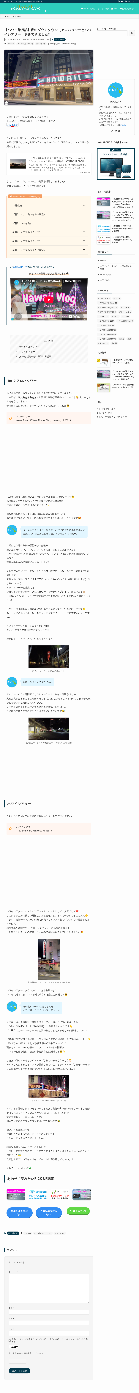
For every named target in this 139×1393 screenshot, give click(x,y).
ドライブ (115, 316)
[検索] (133, 1)
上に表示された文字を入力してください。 (27, 1353)
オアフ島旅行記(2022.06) (107, 303)
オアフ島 (11, 44)
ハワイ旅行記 (59, 39)
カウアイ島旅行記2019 (107, 312)
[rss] (126, 1)
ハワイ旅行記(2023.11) (107, 338)
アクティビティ (104, 298)
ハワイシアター (27, 351)
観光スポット (40, 44)
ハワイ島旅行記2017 (106, 321)
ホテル (121, 338)
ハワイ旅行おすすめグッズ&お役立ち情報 (116, 267)
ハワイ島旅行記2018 (125, 321)
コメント (13, 1271)
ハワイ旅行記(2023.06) (107, 334)
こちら (123, 125)
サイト (11, 1328)
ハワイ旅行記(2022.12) (25, 44)
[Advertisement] (49, 768)
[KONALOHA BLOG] (25, 8)
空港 (129, 338)
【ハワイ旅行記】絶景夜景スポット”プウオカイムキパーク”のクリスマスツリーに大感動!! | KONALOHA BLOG (58, 159)
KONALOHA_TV (19, 266)
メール (12, 1318)
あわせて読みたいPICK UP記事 (35, 356)
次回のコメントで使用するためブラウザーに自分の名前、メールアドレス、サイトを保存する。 (50, 1340)
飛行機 (114, 343)
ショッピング (103, 316)
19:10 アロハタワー (29, 346)
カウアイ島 (125, 307)
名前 (11, 1307)
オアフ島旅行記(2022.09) (107, 307)
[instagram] (119, 1)
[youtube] (122, 1)
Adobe (103, 260)
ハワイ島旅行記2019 (106, 325)
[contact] (129, 1)
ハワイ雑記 (105, 280)
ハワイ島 (125, 316)
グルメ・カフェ (125, 312)
